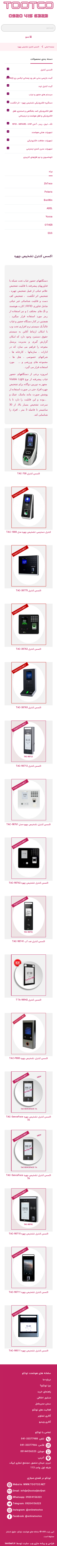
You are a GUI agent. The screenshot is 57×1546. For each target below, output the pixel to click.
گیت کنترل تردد (45, 86)
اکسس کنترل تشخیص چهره (28, 47)
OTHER (49, 225)
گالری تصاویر (44, 1416)
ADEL (49, 208)
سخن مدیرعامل (43, 1404)
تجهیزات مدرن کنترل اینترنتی (39, 149)
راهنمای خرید (44, 1391)
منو (27, 37)
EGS (50, 233)
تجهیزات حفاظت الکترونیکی (39, 140)
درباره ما (47, 1379)
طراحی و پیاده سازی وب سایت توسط (29, 1543)
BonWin (48, 200)
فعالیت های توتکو (41, 1410)
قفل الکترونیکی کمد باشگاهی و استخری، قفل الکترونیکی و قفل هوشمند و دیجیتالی (33, 113)
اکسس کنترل (46, 69)
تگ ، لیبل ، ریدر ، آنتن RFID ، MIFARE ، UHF (32, 124)
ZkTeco (48, 183)
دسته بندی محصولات (41, 59)
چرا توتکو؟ (45, 1385)
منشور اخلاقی (44, 1398)
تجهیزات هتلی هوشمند (42, 132)
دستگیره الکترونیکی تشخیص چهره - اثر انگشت (31, 103)
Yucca (49, 216)
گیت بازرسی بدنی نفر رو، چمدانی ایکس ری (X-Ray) (29, 78)
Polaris (48, 192)
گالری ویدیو (45, 1422)
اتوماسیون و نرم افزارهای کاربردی (37, 157)
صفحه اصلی (49, 47)
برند (51, 171)
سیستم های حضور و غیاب (40, 94)
